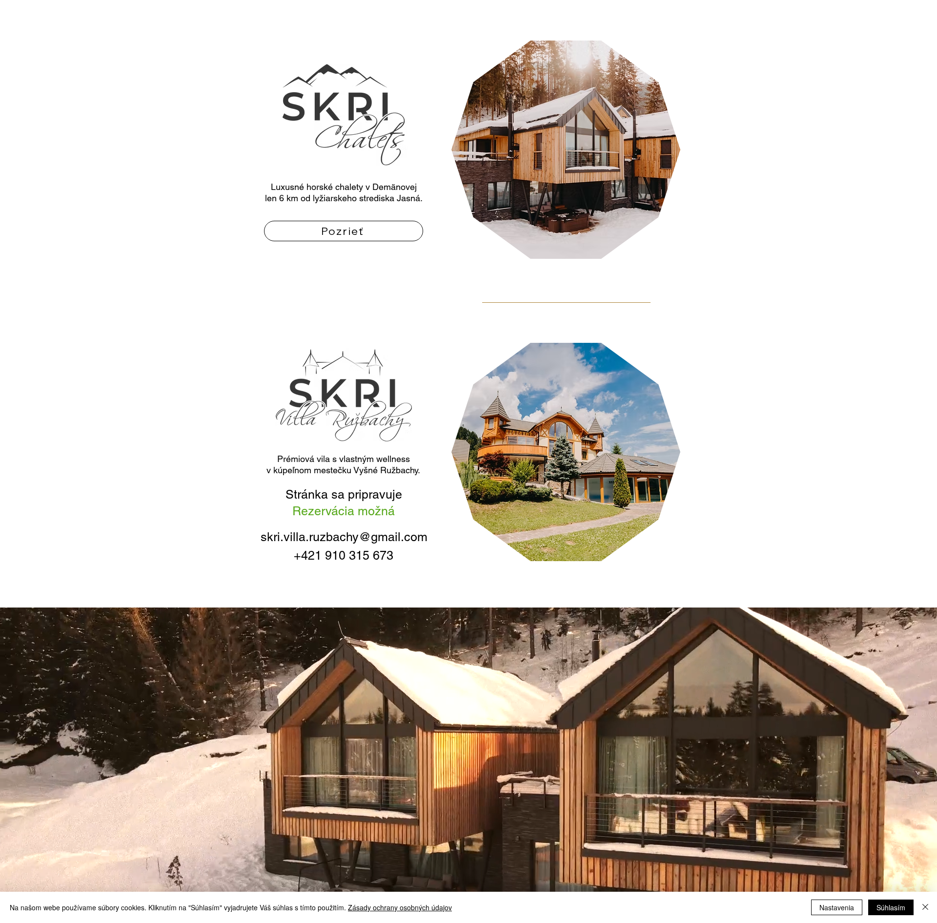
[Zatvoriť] (925, 907)
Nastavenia (836, 907)
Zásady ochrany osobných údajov (400, 907)
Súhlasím (890, 907)
